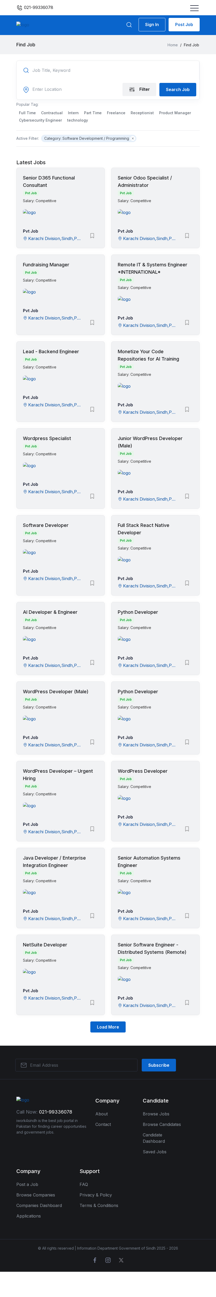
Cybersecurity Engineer (40, 120)
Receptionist (142, 113)
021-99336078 (38, 7)
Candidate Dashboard (154, 1138)
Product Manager (175, 113)
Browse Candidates (162, 1124)
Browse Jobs (156, 1113)
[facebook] (95, 1260)
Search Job (178, 89)
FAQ (84, 1184)
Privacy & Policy (96, 1195)
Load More (108, 1027)
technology (77, 120)
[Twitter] (121, 1260)
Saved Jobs (154, 1151)
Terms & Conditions (99, 1205)
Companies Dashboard (39, 1205)
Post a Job (27, 1184)
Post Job (184, 24)
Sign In (152, 24)
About (101, 1113)
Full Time (27, 113)
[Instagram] (108, 1260)
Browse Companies (35, 1195)
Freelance (116, 113)
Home (173, 45)
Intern (73, 113)
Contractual (52, 113)
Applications (28, 1216)
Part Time (93, 113)
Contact (103, 1124)
